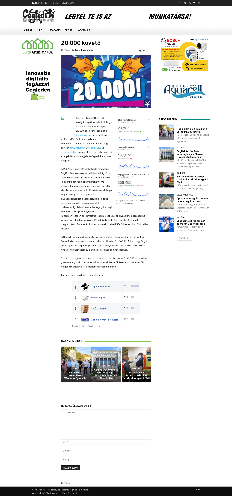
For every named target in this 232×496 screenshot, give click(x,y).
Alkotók (106, 366)
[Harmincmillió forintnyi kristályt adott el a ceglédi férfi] (136, 364)
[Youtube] (198, 3)
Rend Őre (136, 369)
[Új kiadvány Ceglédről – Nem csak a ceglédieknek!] (166, 201)
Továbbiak (183, 238)
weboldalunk (94, 147)
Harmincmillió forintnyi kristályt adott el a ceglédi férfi (136, 375)
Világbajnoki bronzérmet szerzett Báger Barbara (191, 222)
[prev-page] (63, 387)
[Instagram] (185, 3)
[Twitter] (190, 3)
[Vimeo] (194, 3)
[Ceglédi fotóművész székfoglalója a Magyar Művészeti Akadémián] (166, 154)
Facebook (81, 135)
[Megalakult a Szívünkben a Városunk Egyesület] (76, 364)
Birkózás (181, 217)
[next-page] (68, 387)
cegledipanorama (83, 50)
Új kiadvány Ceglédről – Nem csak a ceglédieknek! (193, 200)
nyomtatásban (69, 152)
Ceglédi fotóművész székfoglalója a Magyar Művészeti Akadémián (106, 374)
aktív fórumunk (78, 147)
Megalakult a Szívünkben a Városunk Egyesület (76, 375)
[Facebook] (181, 3)
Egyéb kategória (185, 195)
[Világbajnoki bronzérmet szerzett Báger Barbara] (166, 224)
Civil (75, 369)
